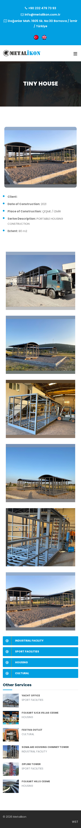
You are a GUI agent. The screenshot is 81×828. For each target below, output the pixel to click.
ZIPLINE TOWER (31, 764)
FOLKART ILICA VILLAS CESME (40, 712)
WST (75, 822)
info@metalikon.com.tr (42, 14)
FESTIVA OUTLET (32, 729)
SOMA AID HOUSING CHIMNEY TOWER (45, 747)
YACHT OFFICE (31, 695)
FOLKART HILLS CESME (36, 781)
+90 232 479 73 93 (42, 8)
